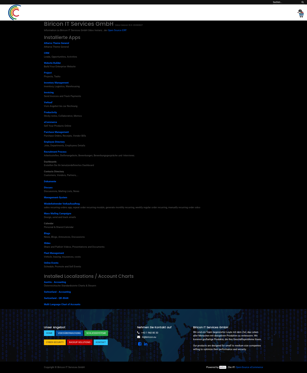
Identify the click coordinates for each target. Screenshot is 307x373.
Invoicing (49, 92)
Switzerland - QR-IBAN (56, 298)
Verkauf (48, 102)
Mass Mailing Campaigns (57, 213)
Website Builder (52, 63)
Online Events (51, 262)
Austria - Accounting (55, 282)
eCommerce (50, 122)
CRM (46, 53)
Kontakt (101, 342)
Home (49, 333)
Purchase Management (56, 132)
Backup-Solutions (79, 342)
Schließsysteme (96, 333)
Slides (47, 243)
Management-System (55, 197)
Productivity (50, 112)
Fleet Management (54, 253)
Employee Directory (54, 141)
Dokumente (50, 181)
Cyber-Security (55, 342)
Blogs (47, 233)
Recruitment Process (55, 151)
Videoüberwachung (69, 333)
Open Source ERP (117, 30)
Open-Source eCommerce (249, 367)
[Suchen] (302, 2)
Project (48, 72)
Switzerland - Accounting (57, 291)
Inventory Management (56, 82)
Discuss (48, 187)
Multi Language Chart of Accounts (62, 304)
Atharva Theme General (56, 43)
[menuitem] (57, 12)
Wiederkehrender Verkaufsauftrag (62, 203)
